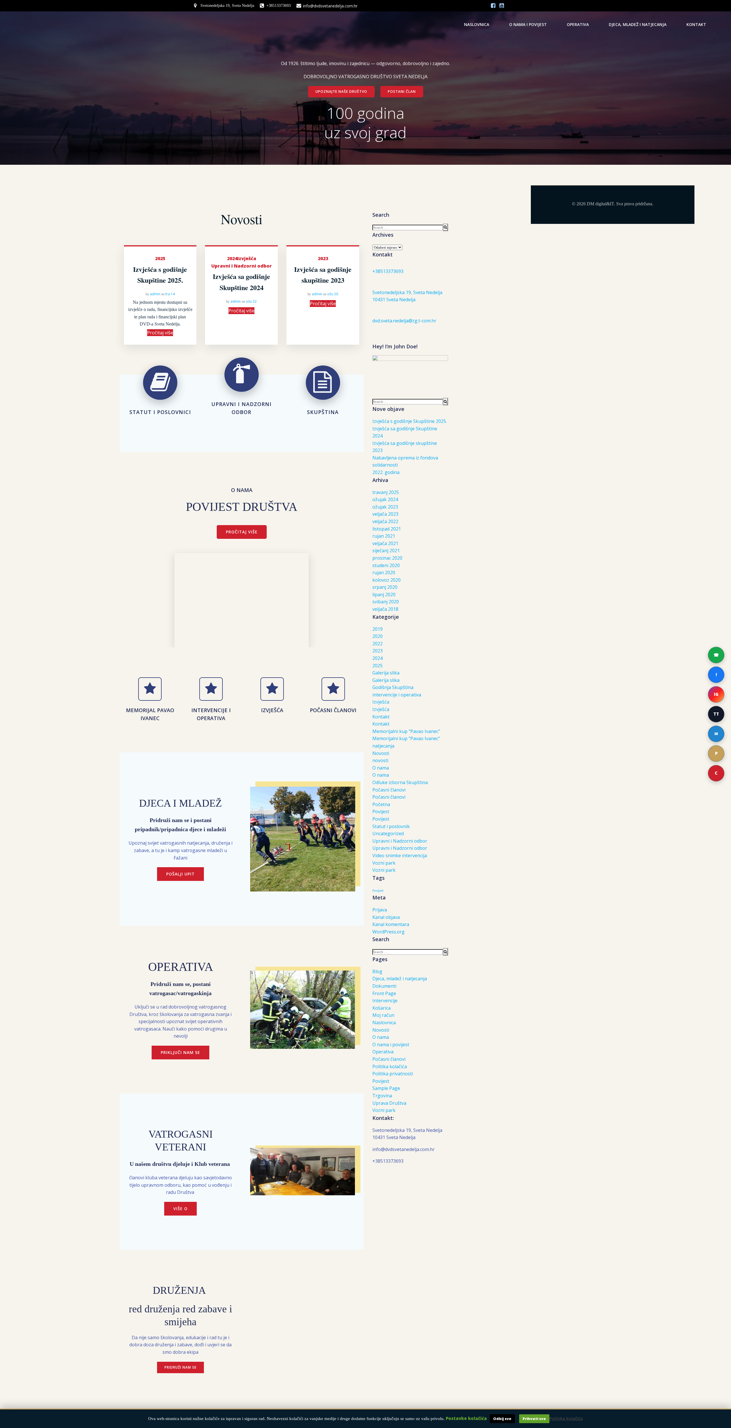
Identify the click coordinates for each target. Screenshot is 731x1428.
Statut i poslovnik (391, 826)
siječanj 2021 (386, 550)
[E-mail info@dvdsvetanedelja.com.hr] (716, 734)
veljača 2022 (385, 521)
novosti (380, 760)
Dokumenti (384, 986)
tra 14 (170, 294)
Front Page (384, 993)
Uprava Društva (389, 1103)
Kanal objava (386, 917)
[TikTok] (716, 714)
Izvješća (246, 258)
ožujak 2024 (385, 499)
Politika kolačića (389, 1066)
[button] (716, 773)
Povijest (380, 811)
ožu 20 (332, 294)
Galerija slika (385, 673)
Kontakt (696, 24)
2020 (377, 636)
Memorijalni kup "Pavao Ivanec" (406, 731)
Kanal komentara (390, 924)
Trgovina (382, 1095)
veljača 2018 (385, 609)
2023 (323, 258)
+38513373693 (387, 271)
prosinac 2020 (387, 558)
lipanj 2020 (383, 594)
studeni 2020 (386, 565)
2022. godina (385, 472)
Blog (377, 971)
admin (155, 294)
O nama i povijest (528, 24)
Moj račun (383, 1015)
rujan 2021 (383, 536)
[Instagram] (716, 694)
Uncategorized (388, 833)
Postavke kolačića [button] (466, 1418)
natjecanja (383, 746)
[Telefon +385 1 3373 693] (716, 655)
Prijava (379, 910)
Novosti (380, 753)
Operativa (578, 24)
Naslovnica (476, 24)
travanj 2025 (385, 492)
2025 (160, 258)
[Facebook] (716, 674)
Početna (381, 804)
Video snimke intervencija (399, 855)
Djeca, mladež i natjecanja (637, 24)
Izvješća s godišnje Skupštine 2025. (409, 421)
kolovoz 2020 (386, 580)
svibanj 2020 (385, 601)
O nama (380, 768)
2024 (232, 258)
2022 (377, 643)
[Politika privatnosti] (716, 753)
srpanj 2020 (384, 587)
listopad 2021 (386, 529)
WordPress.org (388, 932)
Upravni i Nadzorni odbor (241, 266)
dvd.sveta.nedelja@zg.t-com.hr (404, 321)
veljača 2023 (385, 514)
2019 (377, 629)
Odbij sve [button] (502, 1418)
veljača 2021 (385, 543)
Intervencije (384, 1000)
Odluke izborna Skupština (400, 782)
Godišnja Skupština (392, 687)
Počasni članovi (388, 790)
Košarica (381, 1008)
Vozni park (383, 863)
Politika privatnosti (392, 1074)
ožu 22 (251, 301)
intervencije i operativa (396, 695)
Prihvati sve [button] (534, 1418)
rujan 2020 (383, 572)
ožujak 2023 (385, 507)
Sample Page (386, 1088)
